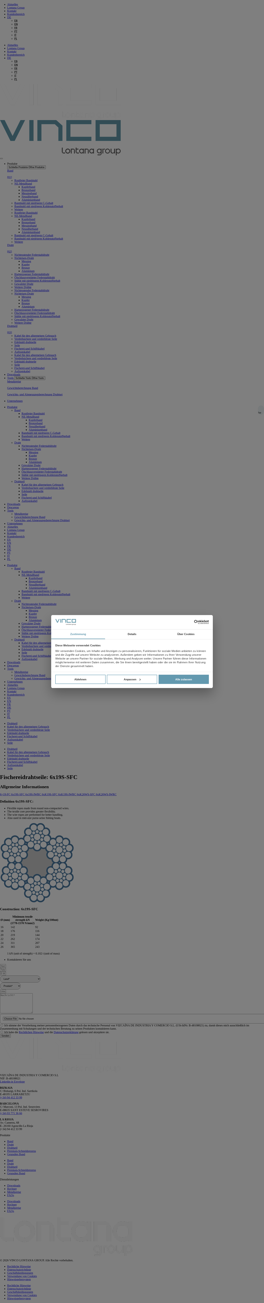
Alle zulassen (183, 679)
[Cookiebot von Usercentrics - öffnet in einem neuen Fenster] (193, 622)
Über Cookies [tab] (185, 633)
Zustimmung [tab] (78, 633)
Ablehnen (80, 679)
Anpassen (130, 679)
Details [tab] (132, 633)
